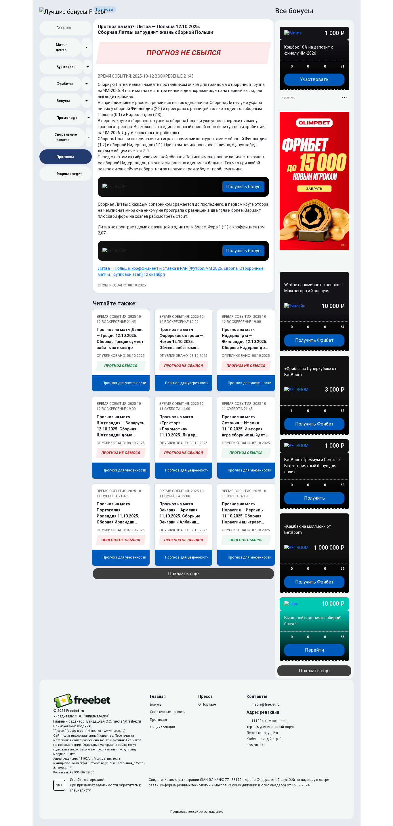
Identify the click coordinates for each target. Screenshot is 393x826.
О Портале (207, 704)
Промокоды (67, 118)
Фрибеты (64, 84)
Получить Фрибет (314, 340)
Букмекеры (66, 67)
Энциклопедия (69, 174)
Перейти (314, 650)
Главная (63, 28)
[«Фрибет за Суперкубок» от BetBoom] (314, 401)
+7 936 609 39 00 (82, 772)
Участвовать (314, 79)
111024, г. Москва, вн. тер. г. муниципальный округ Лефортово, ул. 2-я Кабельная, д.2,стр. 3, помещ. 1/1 (270, 733)
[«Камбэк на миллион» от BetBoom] (314, 558)
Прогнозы (65, 157)
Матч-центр (61, 47)
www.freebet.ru (114, 731)
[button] (86, 47)
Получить (314, 498)
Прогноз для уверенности (124, 383)
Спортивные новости (65, 137)
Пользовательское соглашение (196, 812)
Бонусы (63, 101)
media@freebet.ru (127, 721)
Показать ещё (183, 573)
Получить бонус (243, 186)
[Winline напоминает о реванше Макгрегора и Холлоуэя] (314, 317)
